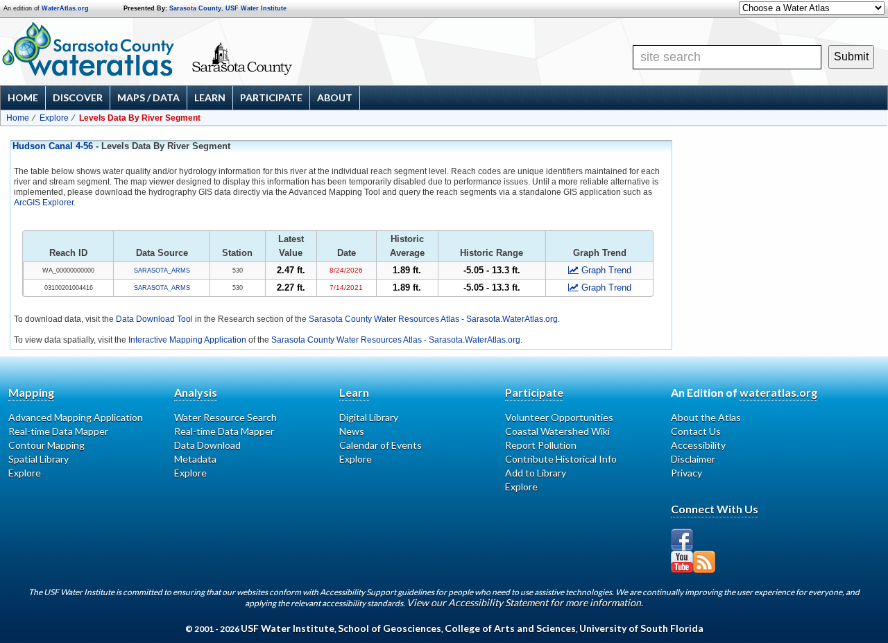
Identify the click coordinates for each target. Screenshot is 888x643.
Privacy (686, 473)
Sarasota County (195, 8)
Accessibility (698, 445)
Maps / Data (148, 97)
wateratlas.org (778, 392)
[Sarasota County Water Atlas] (89, 49)
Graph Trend (606, 270)
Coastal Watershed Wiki (557, 431)
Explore (54, 118)
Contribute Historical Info (561, 459)
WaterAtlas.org (65, 8)
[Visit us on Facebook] (682, 540)
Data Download (207, 445)
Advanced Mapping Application (75, 417)
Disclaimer (693, 459)
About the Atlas (706, 417)
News (351, 431)
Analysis (195, 392)
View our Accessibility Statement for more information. (525, 602)
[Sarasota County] (281, 70)
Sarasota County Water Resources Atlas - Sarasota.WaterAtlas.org (433, 319)
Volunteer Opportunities (559, 417)
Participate (271, 97)
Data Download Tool (154, 319)
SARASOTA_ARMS (162, 270)
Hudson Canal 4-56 (52, 146)
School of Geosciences (389, 628)
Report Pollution (541, 445)
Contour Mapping (46, 445)
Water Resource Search (225, 417)
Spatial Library (38, 459)
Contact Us (696, 431)
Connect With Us (714, 508)
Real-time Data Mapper (58, 431)
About (334, 97)
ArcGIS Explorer (44, 202)
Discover (78, 97)
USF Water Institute (256, 8)
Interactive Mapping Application (187, 340)
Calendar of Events (380, 445)
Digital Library (368, 417)
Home (23, 97)
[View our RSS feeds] (704, 562)
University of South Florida (641, 628)
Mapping (31, 392)
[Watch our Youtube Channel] (682, 562)
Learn (209, 97)
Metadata (195, 459)
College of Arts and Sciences (510, 628)
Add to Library (535, 473)
